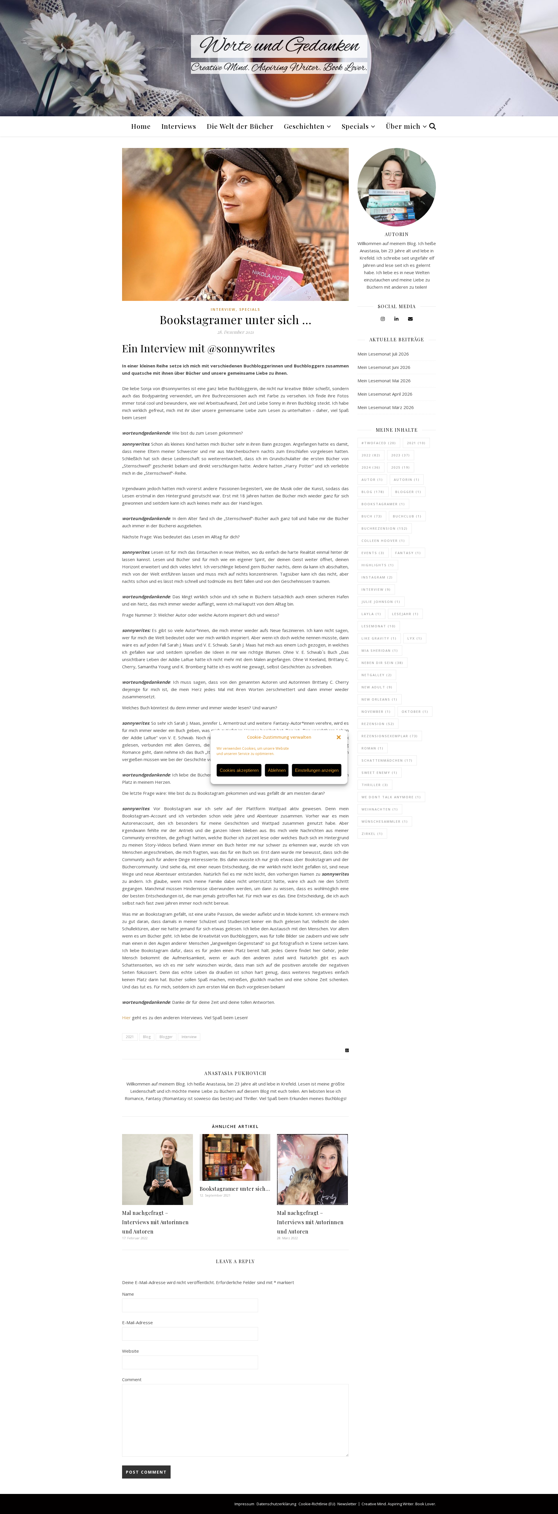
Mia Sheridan (380, 650)
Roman (373, 748)
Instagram (377, 577)
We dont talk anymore (391, 797)
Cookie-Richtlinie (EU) (316, 1503)
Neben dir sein (382, 662)
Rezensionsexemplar (390, 736)
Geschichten (304, 126)
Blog (147, 1036)
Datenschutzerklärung (276, 1503)
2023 (400, 455)
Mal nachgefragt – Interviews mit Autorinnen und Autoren (155, 1222)
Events (373, 553)
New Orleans (380, 699)
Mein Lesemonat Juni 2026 (383, 367)
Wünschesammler (385, 821)
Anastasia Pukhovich (235, 1073)
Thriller (375, 785)
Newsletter (347, 1503)
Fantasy (408, 553)
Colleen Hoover (383, 540)
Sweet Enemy (380, 772)
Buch (372, 516)
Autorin (407, 479)
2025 (400, 467)
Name (128, 1294)
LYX (414, 638)
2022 (371, 455)
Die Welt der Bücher (240, 126)
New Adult (377, 687)
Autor (372, 479)
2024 (371, 467)
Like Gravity (379, 638)
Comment (132, 1379)
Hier (126, 1017)
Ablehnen (277, 770)
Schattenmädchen (387, 760)
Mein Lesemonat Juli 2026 (383, 354)
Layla (371, 614)
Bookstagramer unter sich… (235, 1188)
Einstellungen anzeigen (317, 770)
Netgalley (377, 675)
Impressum (244, 1503)
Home (141, 126)
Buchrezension (385, 528)
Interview (223, 309)
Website (130, 1351)
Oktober (415, 711)
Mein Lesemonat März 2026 (385, 407)
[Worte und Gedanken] (279, 58)
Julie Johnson (381, 601)
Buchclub (407, 516)
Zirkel (372, 833)
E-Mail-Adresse (137, 1322)
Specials (355, 126)
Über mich (403, 126)
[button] (339, 737)
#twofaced (379, 443)
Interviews (178, 126)
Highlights (378, 565)
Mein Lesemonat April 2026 (384, 394)
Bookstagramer (383, 504)
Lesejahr (405, 614)
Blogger (166, 1036)
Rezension (378, 724)
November (376, 711)
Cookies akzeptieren (239, 770)
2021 (130, 1036)
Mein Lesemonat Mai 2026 (384, 380)
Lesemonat (379, 626)
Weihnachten (380, 809)
